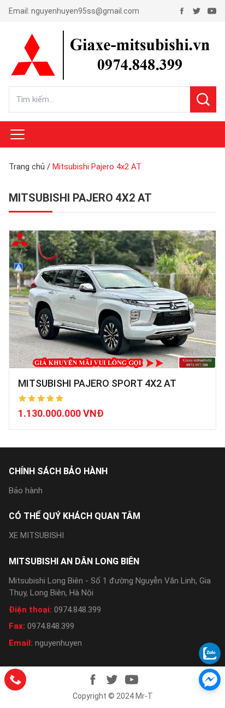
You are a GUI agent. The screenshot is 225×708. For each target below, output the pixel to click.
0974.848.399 (77, 610)
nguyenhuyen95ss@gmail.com (85, 11)
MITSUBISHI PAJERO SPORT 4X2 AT (97, 383)
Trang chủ (27, 167)
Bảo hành (26, 490)
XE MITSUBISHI (36, 535)
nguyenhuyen (58, 643)
